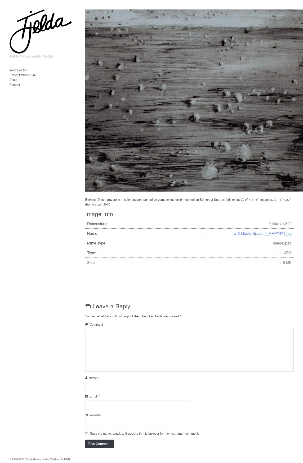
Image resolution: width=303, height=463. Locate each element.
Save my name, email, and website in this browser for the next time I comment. (144, 433)
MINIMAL (66, 459)
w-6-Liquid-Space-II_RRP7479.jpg (263, 233)
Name (94, 378)
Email (95, 396)
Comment (96, 324)
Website (95, 415)
